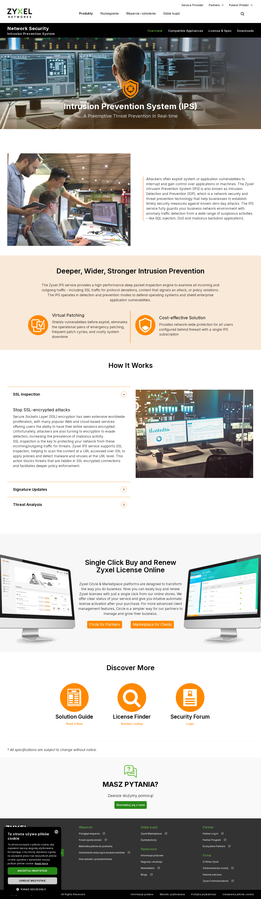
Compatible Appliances (185, 31)
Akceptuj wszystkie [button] (32, 870)
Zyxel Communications (216, 880)
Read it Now (74, 724)
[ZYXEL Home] (19, 13)
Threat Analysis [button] (27, 504)
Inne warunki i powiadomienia (95, 859)
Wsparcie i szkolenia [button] (141, 13)
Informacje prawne (142, 894)
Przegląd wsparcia (89, 833)
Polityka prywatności (203, 894)
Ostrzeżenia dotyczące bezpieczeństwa (102, 852)
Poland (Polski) (239, 5)
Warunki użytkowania (172, 894)
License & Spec (220, 31)
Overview (155, 31)
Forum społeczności (90, 839)
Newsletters (148, 868)
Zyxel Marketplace (151, 833)
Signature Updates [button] (30, 489)
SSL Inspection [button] (26, 394)
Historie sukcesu (212, 874)
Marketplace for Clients (152, 624)
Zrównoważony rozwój (215, 868)
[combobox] (56, 832)
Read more (41, 863)
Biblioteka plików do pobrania (95, 846)
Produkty (86, 13)
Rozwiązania (109, 13)
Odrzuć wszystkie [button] (32, 880)
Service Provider (192, 5)
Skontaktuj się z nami (130, 805)
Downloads (245, 31)
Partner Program (212, 839)
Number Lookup (132, 724)
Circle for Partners (104, 624)
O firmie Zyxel (211, 861)
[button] (32, 889)
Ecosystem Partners (214, 846)
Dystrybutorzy (149, 839)
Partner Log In (210, 833)
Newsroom (149, 849)
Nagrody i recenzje (151, 861)
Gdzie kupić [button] (171, 13)
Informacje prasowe (152, 855)
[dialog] (32, 861)
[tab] (68, 394)
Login (190, 724)
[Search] (242, 14)
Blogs (144, 874)
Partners (214, 5)
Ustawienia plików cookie (238, 894)
